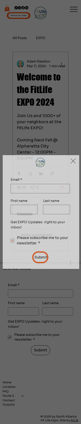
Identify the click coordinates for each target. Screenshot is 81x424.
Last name (51, 201)
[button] (73, 161)
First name (19, 201)
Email (16, 180)
